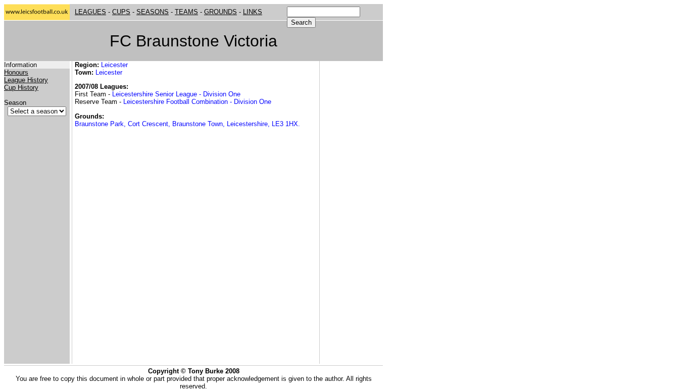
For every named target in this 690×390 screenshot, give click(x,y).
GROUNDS (220, 12)
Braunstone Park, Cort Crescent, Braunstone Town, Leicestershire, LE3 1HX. (187, 124)
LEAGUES (90, 12)
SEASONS (152, 12)
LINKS (252, 12)
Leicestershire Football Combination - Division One (197, 101)
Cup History (21, 87)
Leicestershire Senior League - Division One (176, 94)
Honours (16, 72)
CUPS (121, 12)
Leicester (114, 65)
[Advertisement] (352, 212)
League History (26, 80)
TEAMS (186, 12)
